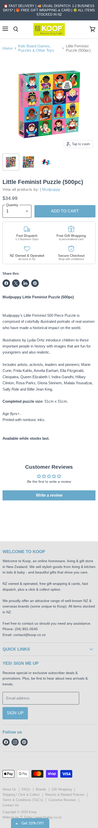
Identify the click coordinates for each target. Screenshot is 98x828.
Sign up (15, 713)
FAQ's (26, 789)
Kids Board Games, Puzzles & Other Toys (36, 48)
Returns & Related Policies (64, 795)
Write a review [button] (49, 495)
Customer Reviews (62, 800)
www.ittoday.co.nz (48, 817)
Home (8, 48)
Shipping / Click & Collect (21, 795)
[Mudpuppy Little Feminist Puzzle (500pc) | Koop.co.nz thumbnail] (11, 162)
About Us (9, 789)
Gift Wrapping (62, 789)
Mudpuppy (51, 189)
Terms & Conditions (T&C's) (23, 800)
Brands (41, 789)
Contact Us (11, 805)
